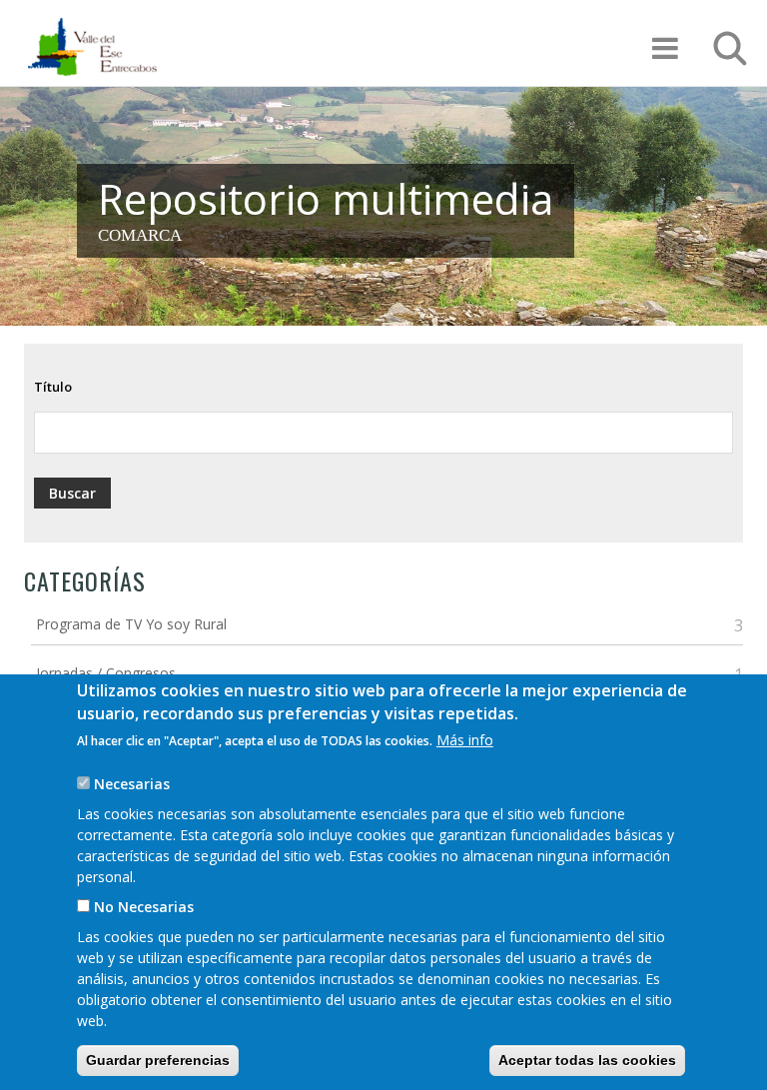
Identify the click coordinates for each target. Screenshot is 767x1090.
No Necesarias (144, 906)
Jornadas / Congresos (106, 672)
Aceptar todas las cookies (587, 1060)
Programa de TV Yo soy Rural (131, 623)
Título (53, 387)
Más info (464, 739)
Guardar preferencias (158, 1060)
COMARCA (140, 235)
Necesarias (132, 783)
